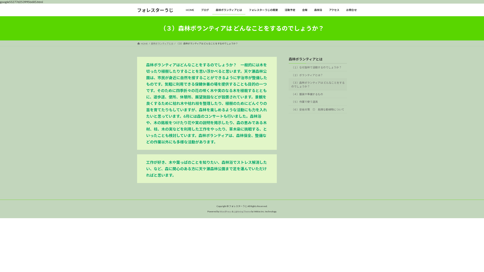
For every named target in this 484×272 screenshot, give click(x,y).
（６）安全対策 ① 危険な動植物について (317, 109)
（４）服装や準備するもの (307, 94)
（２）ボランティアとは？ (307, 75)
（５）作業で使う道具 (304, 102)
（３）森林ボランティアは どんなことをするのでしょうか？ (318, 84)
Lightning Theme (242, 211)
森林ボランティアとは (306, 59)
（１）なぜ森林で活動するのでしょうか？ (316, 67)
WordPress (225, 211)
